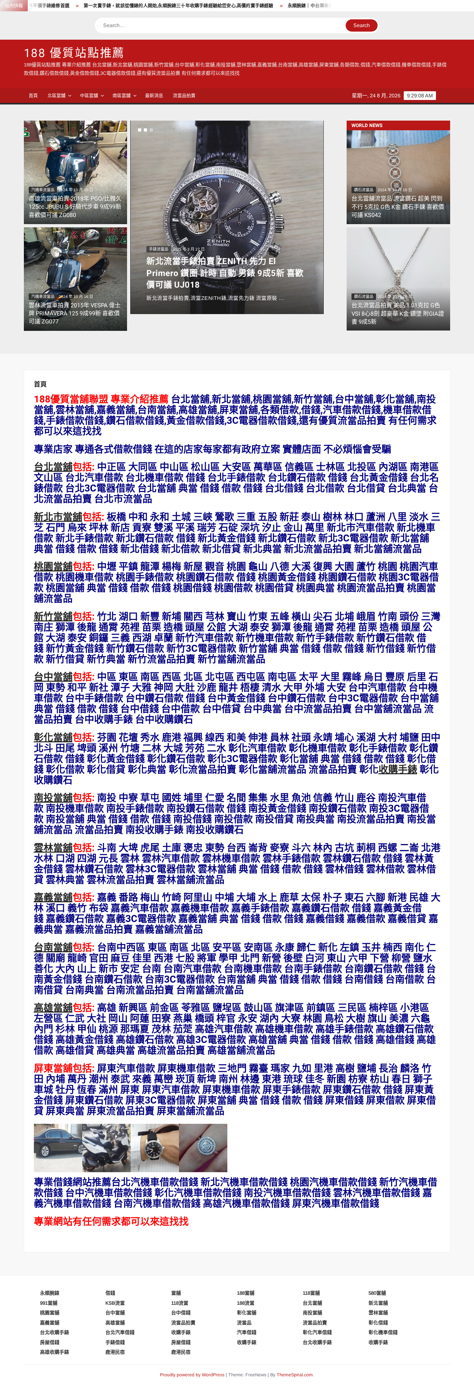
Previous (333, 217)
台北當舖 (53, 467)
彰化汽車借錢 (317, 1332)
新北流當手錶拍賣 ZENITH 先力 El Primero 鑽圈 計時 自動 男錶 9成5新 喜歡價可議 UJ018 (225, 273)
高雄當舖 (53, 1008)
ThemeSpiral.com (295, 1374)
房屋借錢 (49, 1342)
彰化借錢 (378, 1322)
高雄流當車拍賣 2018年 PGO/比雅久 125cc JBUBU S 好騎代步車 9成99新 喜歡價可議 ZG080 (75, 206)
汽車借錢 (246, 1332)
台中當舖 (53, 677)
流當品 (244, 1322)
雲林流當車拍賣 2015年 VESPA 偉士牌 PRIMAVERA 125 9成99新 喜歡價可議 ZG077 (75, 313)
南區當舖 (122, 95)
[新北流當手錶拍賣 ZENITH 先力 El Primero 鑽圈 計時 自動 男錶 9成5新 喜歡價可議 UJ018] (227, 217)
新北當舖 (378, 1303)
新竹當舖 (53, 617)
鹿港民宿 (115, 1352)
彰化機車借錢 (383, 1332)
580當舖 (377, 1293)
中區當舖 (89, 95)
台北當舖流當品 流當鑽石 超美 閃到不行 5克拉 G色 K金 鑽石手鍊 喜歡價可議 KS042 (397, 206)
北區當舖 (56, 95)
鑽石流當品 (363, 190)
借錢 (110, 1293)
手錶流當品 (158, 249)
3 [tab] (151, 130)
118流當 (179, 1303)
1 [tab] (139, 130)
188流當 (245, 1303)
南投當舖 (53, 798)
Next (141, 217)
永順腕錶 (49, 1293)
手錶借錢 (115, 1342)
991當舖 (48, 1303)
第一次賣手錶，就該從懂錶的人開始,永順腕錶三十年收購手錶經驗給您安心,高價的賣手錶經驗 (133, 5)
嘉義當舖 (53, 898)
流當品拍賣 (184, 95)
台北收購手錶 (54, 1332)
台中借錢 (181, 1312)
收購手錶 (398, 770)
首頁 (33, 95)
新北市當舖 (58, 517)
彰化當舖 (53, 738)
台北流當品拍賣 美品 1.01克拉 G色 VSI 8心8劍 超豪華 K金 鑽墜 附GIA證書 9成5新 (397, 313)
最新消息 (154, 95)
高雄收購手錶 (54, 1352)
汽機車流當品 (42, 190)
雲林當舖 (53, 848)
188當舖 (245, 1293)
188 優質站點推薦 (74, 53)
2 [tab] (145, 130)
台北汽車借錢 (119, 1332)
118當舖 (311, 1293)
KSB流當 (115, 1303)
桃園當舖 (53, 567)
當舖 (176, 1293)
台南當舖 (53, 948)
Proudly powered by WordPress (192, 1374)
